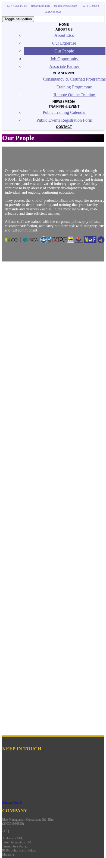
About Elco (64, 35)
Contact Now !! (12, 802)
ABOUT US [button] (64, 29)
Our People (64, 51)
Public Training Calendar (65, 112)
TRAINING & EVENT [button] (64, 106)
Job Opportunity (64, 59)
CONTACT (64, 127)
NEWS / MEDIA (63, 102)
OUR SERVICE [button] (64, 73)
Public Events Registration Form (64, 120)
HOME (64, 24)
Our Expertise (64, 43)
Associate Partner (64, 66)
